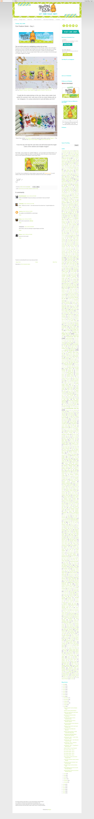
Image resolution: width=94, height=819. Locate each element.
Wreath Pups (71, 677)
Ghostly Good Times (72, 345)
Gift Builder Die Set (73, 347)
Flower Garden (73, 326)
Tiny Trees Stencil (70, 639)
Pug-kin (77, 545)
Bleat (76, 206)
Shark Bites (64, 575)
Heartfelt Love (71, 373)
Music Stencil (64, 440)
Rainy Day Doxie (74, 556)
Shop (63, 19)
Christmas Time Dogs (66, 251)
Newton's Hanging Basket (72, 486)
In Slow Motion (65, 399)
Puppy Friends (74, 548)
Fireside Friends (70, 318)
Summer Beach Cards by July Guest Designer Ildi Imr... (71, 771)
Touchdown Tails (69, 640)
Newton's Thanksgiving (74, 512)
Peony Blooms (76, 530)
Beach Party (68, 184)
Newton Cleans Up (75, 448)
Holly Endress (28, 138)
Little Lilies (64, 413)
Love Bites (73, 418)
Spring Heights (69, 617)
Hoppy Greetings (70, 395)
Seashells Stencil (72, 566)
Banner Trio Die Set (66, 178)
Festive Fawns (71, 314)
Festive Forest (70, 315)
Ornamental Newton (65, 519)
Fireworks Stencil (71, 319)
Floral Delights (72, 324)
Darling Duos (76, 282)
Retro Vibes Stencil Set (73, 560)
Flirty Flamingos (75, 323)
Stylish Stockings (70, 624)
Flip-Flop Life (68, 323)
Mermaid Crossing (68, 432)
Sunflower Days (75, 628)
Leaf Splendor (74, 410)
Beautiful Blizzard (68, 185)
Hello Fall (68, 377)
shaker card (64, 573)
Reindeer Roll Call (65, 557)
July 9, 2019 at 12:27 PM (29, 203)
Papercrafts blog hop (73, 523)
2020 (64, 694)
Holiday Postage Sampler (68, 390)
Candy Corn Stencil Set (72, 223)
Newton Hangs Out (70, 453)
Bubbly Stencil (70, 216)
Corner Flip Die (66, 270)
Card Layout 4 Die (69, 227)
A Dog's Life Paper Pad (74, 153)
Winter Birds (71, 671)
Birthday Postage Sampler (67, 201)
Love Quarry (64, 422)
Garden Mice (68, 343)
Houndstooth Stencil (71, 396)
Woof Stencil (72, 676)
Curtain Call (72, 278)
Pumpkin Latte (66, 546)
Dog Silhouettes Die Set (70, 293)
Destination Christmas (73, 288)
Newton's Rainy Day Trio (72, 503)
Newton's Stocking (65, 508)
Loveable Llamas (65, 423)
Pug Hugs (72, 545)
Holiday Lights (69, 389)
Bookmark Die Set (72, 212)
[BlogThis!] (34, 187)
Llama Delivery (71, 413)
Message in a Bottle (66, 434)
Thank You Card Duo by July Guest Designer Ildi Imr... (71, 713)
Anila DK (50, 88)
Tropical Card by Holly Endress (70, 710)
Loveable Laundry (73, 422)
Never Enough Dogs (75, 445)
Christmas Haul (65, 246)
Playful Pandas (64, 540)
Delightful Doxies (73, 287)
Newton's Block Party (68, 469)
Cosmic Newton (73, 270)
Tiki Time (72, 638)
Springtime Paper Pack (66, 621)
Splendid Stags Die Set (67, 607)
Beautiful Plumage (70, 187)
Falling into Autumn (66, 307)
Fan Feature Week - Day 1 (69, 754)
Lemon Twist (64, 411)
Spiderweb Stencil (65, 606)
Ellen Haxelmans (28, 88)
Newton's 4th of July (66, 462)
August (65, 704)
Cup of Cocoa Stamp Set (33, 139)
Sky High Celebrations (68, 581)
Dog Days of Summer (73, 292)
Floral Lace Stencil (70, 325)
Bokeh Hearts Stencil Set (66, 209)
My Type (72, 440)
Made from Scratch (72, 426)
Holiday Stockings (71, 391)
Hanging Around (65, 358)
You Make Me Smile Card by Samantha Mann (69, 718)
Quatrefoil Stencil (65, 555)
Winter (66, 671)
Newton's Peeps (76, 497)
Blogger (49, 809)
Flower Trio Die (65, 328)
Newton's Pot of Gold (66, 501)
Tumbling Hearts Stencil (74, 650)
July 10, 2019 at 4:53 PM (27, 234)
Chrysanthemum (65, 256)
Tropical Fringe (64, 649)
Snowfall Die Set (73, 596)
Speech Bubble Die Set (69, 603)
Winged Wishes (65, 665)
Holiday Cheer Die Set (69, 382)
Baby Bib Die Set (75, 174)
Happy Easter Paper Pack (72, 361)
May (65, 775)
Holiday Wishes (69, 393)
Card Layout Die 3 (75, 229)
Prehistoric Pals (65, 545)
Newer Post (18, 262)
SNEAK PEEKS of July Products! (70, 748)
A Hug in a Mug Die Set (68, 154)
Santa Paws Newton (74, 561)
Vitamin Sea (69, 656)
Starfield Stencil (66, 622)
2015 (64, 789)
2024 (64, 687)
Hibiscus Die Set (76, 378)
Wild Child (66, 664)
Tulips (65, 650)
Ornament (63, 518)
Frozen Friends (70, 342)
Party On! (73, 524)
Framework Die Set (72, 337)
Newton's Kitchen (65, 491)
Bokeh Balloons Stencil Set (72, 208)
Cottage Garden (65, 271)
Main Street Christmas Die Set (68, 428)
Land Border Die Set (72, 408)
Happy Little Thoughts (68, 363)
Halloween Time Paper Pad (68, 356)
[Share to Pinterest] (39, 187)
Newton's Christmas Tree (66, 476)
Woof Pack (66, 676)
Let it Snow (71, 411)
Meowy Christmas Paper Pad (73, 431)
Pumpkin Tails (68, 548)
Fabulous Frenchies (66, 302)
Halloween (71, 351)
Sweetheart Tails (73, 632)
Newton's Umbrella (75, 513)
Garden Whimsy (66, 344)
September (66, 702)
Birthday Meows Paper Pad (68, 197)
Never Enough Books (75, 444)
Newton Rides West (69, 459)
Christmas (69, 240)
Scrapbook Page (65, 563)
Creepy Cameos (74, 273)
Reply (20, 199)
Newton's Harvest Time (70, 489)
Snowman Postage (69, 601)
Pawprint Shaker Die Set (67, 529)
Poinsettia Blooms (73, 540)
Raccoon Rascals (73, 555)
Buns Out (71, 218)
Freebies (58, 19)
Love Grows (64, 421)
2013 (64, 792)
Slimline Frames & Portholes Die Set (70, 583)
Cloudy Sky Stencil (71, 259)
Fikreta (20, 234)
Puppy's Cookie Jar (70, 551)
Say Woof (66, 562)
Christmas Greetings (73, 245)
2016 (64, 787)
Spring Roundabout (68, 618)
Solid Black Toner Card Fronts (73, 602)
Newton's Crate (66, 480)
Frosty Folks (71, 341)
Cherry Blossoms (70, 239)
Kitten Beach (64, 405)
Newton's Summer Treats (33, 188)
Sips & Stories (64, 580)
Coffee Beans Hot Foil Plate (70, 261)
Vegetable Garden (65, 655)
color (62, 267)
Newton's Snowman (73, 507)
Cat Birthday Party (72, 233)
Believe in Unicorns (70, 190)
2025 (64, 686)
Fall (63, 303)
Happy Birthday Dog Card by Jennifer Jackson (69, 721)
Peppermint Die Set (67, 532)
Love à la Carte (65, 418)
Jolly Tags (76, 403)
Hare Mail (75, 364)
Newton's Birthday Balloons (73, 464)
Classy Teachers (69, 257)
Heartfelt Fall (70, 371)
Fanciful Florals (73, 309)
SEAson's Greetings (74, 567)
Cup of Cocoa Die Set (45, 139)
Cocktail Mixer (70, 260)
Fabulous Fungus (75, 302)
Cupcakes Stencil (73, 277)
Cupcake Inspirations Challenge (69, 276)
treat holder (64, 644)
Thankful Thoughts (65, 635)
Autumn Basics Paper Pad (71, 165)
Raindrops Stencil (65, 556)
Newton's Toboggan (67, 513)
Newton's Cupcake (73, 480)
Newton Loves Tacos (66, 458)
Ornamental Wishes (75, 519)
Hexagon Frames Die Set (66, 378)
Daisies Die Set (69, 282)
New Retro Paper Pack (67, 446)
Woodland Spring (75, 675)
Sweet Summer (71, 630)
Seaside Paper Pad (65, 567)
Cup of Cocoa (21, 188)
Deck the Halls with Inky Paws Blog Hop (70, 286)
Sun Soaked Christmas (66, 628)
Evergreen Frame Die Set (67, 299)
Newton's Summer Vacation (73, 509)
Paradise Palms (65, 524)
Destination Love (65, 289)
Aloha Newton (65, 161)
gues (62, 350)
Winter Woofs (76, 672)
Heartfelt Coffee (71, 369)
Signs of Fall (64, 577)
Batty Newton (64, 181)
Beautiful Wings (69, 189)
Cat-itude (68, 236)
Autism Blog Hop (71, 164)
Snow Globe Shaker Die (69, 595)
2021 (64, 692)
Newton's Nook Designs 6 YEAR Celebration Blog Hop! (70, 732)
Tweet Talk (70, 651)
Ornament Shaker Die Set (71, 518)
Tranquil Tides (64, 643)
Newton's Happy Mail (66, 487)
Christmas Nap (74, 246)
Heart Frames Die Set (73, 367)
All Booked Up (74, 160)
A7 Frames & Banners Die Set (70, 157)
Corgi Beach (76, 268)
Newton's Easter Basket (68, 484)
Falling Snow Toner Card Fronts (73, 308)
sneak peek (76, 590)
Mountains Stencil (73, 438)
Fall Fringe (74, 303)
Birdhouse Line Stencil (70, 192)
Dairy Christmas (72, 281)
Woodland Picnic (65, 675)
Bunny (20, 219)
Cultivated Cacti (65, 275)
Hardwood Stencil (68, 364)
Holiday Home (70, 388)
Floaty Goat (66, 324)
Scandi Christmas (74, 562)
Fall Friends (67, 303)
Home (15, 19)
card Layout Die (67, 229)
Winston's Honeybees (72, 669)
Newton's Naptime (67, 496)
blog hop (71, 207)
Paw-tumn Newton (73, 528)
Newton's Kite (71, 491)
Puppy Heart (64, 549)
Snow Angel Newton (73, 591)
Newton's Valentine (66, 514)
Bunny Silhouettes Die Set (70, 217)
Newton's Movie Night (66, 495)
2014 (64, 791)
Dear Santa (75, 283)
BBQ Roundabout (72, 181)
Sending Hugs (67, 568)
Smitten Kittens (68, 590)
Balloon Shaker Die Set (68, 175)
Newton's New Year (67, 497)
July (65, 706)
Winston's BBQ (69, 666)
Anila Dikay (21, 203)
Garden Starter (76, 343)
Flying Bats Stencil (75, 328)
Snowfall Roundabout (66, 597)
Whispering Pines (65, 662)
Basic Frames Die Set (68, 179)
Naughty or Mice (75, 443)
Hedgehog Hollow (70, 376)
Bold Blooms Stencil (67, 211)
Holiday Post (76, 389)
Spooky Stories (64, 613)
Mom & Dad (74, 435)
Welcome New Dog (65, 661)
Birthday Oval (68, 198)
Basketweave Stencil (72, 180)
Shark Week (68, 576)
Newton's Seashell (69, 506)
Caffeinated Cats (72, 219)
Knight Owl (77, 405)
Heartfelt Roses (70, 374)
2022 (64, 691)
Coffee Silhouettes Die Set (72, 266)
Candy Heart (64, 224)
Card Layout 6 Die (68, 228)
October (65, 701)
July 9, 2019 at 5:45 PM (26, 219)
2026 (64, 684)
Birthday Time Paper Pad (74, 202)
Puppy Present (71, 550)
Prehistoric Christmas (73, 544)
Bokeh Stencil (76, 209)
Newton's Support (68, 511)
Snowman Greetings (69, 600)
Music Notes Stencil (73, 439)
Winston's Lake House (66, 670)
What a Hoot (73, 661)
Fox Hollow (68, 330)
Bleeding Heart (64, 207)
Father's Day (75, 313)
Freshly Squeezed (69, 339)
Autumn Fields (71, 166)
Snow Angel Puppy (65, 592)
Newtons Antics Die (74, 514)
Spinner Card (74, 606)
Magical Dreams (65, 427)
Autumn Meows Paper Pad (69, 169)
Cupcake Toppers (65, 277)
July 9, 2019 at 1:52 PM (27, 211)
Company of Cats (68, 267)
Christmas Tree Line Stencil (72, 252)
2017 (64, 786)
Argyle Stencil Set (70, 163)
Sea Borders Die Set (67, 565)
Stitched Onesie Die (69, 623)
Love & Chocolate (71, 415)
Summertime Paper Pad (72, 627)
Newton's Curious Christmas (68, 481)
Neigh (65, 444)
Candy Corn (72, 222)
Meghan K (52, 138)
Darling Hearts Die (67, 283)
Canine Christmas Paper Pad (67, 225)
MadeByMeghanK (22, 196)
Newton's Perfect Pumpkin (70, 498)
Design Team (22, 19)
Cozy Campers (65, 272)
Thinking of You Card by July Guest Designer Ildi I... (71, 727)
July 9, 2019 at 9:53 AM (31, 196)
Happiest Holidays (74, 358)
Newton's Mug (76, 495)
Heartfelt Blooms (68, 368)
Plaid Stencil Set (73, 539)
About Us (30, 19)
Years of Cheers (65, 678)
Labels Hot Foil (72, 406)
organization (75, 517)
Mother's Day (65, 438)
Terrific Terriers (74, 634)
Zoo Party (72, 678)
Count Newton (73, 271)
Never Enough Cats (66, 445)
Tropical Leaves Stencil (74, 649)
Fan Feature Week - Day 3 (69, 751)
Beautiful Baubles (75, 184)
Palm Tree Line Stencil (72, 522)
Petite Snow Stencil (70, 535)
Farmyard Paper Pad (67, 313)
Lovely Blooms (74, 423)
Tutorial (65, 651)
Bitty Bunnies (72, 205)
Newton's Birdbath (68, 463)
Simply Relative (71, 577)
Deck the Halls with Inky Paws (69, 284)
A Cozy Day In (65, 153)
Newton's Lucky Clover (72, 492)
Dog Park (63, 293)
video (63, 656)
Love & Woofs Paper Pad (72, 417)
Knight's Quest (65, 406)
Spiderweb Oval (73, 605)
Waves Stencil (73, 659)
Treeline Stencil (69, 645)
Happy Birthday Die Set (71, 359)
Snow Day (72, 592)
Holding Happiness (75, 380)
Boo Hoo (63, 212)
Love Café (67, 420)
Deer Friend (65, 287)
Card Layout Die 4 (66, 230)
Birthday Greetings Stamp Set (73, 196)
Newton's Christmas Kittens (72, 475)
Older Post (55, 262)
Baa (70, 174)
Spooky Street (71, 613)
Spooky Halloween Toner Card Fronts (72, 608)
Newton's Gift (71, 485)
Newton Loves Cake (66, 455)
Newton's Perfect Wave (66, 500)
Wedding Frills (64, 660)
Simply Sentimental (72, 578)
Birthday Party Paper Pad (70, 200)
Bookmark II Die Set (66, 213)
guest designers (70, 350)
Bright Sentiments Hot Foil (69, 214)
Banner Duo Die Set (71, 176)
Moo (69, 437)
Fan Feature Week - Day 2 (69, 753)
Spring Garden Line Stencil (68, 616)
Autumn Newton (69, 170)
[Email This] (33, 187)
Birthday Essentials (65, 195)
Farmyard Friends (75, 312)
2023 (64, 689)
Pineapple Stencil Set (70, 538)
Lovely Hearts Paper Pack (67, 424)
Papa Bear (64, 523)
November (66, 699)
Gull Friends (64, 351)
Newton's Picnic (76, 500)
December (66, 697)
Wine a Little (74, 664)
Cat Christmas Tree (72, 234)
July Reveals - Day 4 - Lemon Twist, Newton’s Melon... (71, 738)
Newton (75, 446)
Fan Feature (26, 188)
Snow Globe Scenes (74, 593)
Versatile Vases (73, 655)
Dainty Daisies (64, 281)
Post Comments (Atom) (25, 264)
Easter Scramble (65, 297)
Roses (68, 561)
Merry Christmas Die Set (72, 433)
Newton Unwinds (72, 460)
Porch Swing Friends (66, 543)
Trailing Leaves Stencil (71, 641)
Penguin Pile (69, 530)
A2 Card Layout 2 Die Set (73, 155)
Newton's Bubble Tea (70, 473)
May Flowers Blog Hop (69, 429)
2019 (64, 696)
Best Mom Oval (69, 191)
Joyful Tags (65, 404)
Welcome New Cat (73, 660)
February (66, 780)
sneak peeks (66, 591)
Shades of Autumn (73, 572)
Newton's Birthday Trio (74, 468)
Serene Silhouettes (70, 571)
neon (68, 444)
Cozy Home (72, 272)
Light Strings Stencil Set (70, 412)
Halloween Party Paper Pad (71, 353)
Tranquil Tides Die (73, 643)
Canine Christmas (72, 224)
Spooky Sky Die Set (73, 612)
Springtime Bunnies (73, 619)
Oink (69, 516)
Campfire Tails (65, 222)
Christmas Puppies (70, 249)
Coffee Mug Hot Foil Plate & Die (67, 265)
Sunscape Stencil (68, 629)
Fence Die (64, 314)
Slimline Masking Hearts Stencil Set (68, 587)
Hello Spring (75, 377)
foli (64, 329)
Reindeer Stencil (72, 557)
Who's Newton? (37, 19)
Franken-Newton (69, 338)
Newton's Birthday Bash (70, 465)
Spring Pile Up (76, 617)
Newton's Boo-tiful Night (72, 470)
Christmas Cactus (70, 241)
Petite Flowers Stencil (71, 533)
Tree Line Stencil (70, 644)
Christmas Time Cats (72, 250)
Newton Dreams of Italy (68, 449)
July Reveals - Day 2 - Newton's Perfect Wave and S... (70, 743)
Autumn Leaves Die (74, 168)
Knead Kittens (70, 405)
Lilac (76, 412)
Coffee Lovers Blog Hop (71, 264)
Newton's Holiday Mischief (71, 490)
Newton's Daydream (66, 483)
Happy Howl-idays (65, 362)
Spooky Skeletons (65, 612)
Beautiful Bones (71, 186)
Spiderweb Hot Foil (65, 605)
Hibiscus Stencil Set (67, 379)
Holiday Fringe (74, 384)
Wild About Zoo (75, 662)
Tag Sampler (64, 633)
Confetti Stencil (68, 268)
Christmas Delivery (69, 244)
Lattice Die (68, 410)
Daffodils (74, 279)
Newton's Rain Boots (69, 502)
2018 (64, 784)
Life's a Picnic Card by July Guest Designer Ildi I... (70, 757)
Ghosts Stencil (64, 347)
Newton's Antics (75, 462)
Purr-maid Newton (72, 554)
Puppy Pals (71, 549)
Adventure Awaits (72, 159)
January (65, 782)
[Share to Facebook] (37, 187)
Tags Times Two (71, 633)
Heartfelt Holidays (69, 372)
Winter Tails (69, 672)
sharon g (21, 211)
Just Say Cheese (72, 404)
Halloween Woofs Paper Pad (71, 357)
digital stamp (72, 289)
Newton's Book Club (66, 471)
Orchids (69, 517)
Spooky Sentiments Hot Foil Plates (70, 611)
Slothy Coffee (69, 588)
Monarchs (64, 437)
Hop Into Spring (71, 394)
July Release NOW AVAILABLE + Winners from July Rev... (70, 735)
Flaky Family (73, 320)
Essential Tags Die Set (72, 298)
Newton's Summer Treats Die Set (44, 90)
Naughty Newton (65, 443)
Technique (67, 634)
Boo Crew (75, 211)
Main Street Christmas (74, 427)
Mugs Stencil (64, 439)
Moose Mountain (75, 437)
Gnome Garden (73, 348)
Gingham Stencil (65, 348)
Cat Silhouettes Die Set (72, 235)
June (65, 773)
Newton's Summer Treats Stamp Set (27, 90)
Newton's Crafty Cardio (74, 479)
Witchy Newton (66, 673)
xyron (76, 677)
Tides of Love (65, 638)
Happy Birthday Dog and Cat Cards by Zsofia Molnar (71, 768)
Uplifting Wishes (69, 653)
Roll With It (63, 561)
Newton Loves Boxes (72, 454)
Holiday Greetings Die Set (67, 385)
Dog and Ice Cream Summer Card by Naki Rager (70, 763)
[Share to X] (36, 187)
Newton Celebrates (65, 448)
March (65, 778)
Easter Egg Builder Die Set (72, 294)
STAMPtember (76, 621)
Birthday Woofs (66, 203)
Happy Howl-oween (74, 362)
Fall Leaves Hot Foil (71, 304)
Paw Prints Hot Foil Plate (70, 527)
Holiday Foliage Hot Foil (70, 383)
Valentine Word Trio (73, 654)
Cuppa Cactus (65, 278)
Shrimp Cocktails (74, 576)
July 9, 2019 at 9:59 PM (29, 226)
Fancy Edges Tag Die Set (68, 310)
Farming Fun (68, 312)
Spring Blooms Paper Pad (73, 614)
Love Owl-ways (73, 421)
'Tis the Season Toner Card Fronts (68, 150)
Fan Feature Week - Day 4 (69, 749)
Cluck (63, 260)
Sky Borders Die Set (74, 580)
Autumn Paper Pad (69, 171)
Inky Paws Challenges (48, 19)
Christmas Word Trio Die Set (72, 255)
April (65, 777)
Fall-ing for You (73, 305)
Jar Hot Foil (70, 403)
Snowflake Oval (70, 598)
